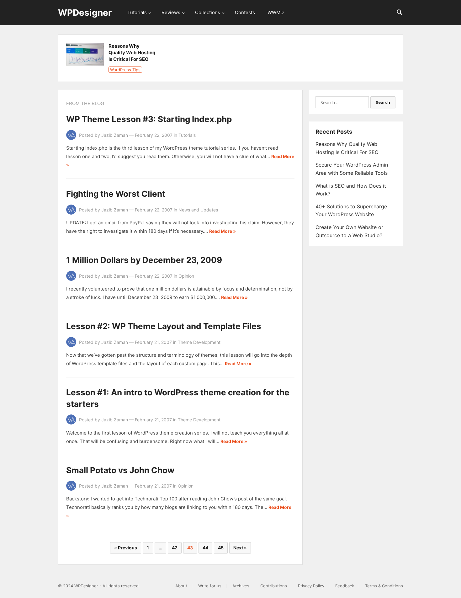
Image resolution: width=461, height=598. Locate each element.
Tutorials (137, 12)
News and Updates (198, 209)
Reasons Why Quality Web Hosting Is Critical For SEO (132, 52)
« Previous (125, 547)
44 (205, 547)
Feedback (344, 585)
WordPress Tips (125, 69)
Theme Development (199, 342)
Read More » (222, 231)
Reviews (171, 12)
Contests (245, 12)
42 (175, 547)
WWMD (276, 12)
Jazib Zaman (114, 135)
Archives (240, 585)
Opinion (186, 276)
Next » (240, 547)
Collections (207, 12)
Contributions (273, 585)
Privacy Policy (311, 585)
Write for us (209, 585)
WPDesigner (85, 12)
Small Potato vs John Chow (120, 470)
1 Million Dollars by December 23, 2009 (144, 260)
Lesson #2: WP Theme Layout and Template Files (163, 326)
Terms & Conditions (384, 585)
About (181, 585)
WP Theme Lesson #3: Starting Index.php (149, 119)
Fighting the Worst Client (115, 194)
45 (221, 547)
